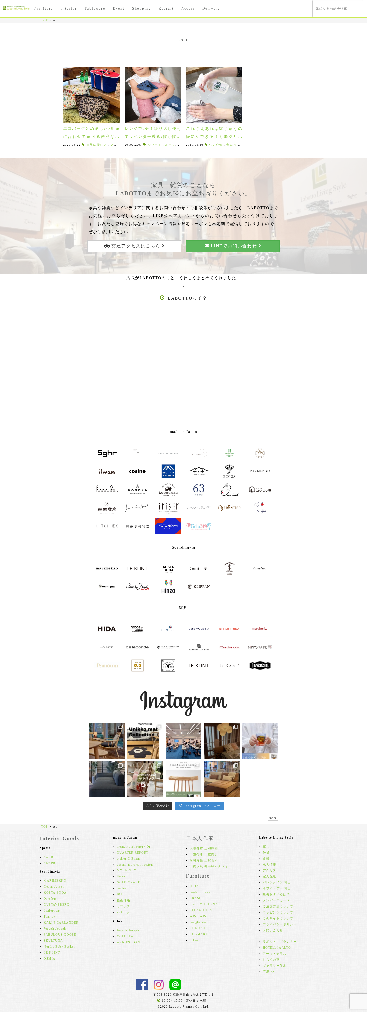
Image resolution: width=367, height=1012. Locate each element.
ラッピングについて (278, 912)
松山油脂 (123, 900)
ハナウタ (123, 912)
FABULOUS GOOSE (60, 934)
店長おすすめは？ (276, 894)
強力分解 (216, 144)
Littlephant (52, 910)
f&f (119, 894)
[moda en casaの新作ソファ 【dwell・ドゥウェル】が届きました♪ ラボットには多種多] (222, 779)
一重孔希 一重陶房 (204, 854)
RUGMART (198, 934)
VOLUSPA (125, 936)
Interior (69, 8)
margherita (198, 922)
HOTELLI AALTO (277, 947)
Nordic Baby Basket (59, 946)
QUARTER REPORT (132, 852)
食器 (266, 858)
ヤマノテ (123, 906)
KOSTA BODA (55, 892)
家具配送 (269, 876)
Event (119, 8)
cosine (122, 888)
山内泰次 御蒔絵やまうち (209, 866)
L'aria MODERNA (204, 904)
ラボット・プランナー (280, 941)
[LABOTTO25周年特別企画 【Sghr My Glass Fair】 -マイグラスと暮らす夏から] (260, 741)
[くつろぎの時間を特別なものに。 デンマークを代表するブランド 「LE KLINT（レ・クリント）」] (222, 741)
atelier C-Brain (128, 858)
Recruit (166, 8)
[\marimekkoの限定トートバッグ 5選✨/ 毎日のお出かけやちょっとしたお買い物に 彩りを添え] (145, 779)
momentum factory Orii (135, 846)
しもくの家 (271, 959)
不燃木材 (269, 971)
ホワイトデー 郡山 (277, 888)
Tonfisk (49, 916)
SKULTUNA (53, 940)
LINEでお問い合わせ (234, 245)
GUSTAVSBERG (57, 904)
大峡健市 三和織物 (204, 848)
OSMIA (50, 958)
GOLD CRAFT (128, 882)
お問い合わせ (273, 930)
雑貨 (266, 852)
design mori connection (135, 864)
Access (188, 8)
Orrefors (50, 898)
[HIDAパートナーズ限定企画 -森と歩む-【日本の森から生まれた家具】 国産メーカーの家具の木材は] (183, 779)
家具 (266, 846)
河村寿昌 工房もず (204, 860)
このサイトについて (278, 918)
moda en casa (200, 892)
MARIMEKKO (55, 880)
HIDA (194, 886)
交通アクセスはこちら (136, 245)
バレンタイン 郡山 (277, 882)
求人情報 (269, 864)
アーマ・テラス (275, 953)
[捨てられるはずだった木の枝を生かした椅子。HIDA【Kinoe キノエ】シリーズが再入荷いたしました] (107, 741)
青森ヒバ (233, 144)
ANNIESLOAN (129, 942)
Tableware (95, 8)
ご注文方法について (278, 906)
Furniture (43, 8)
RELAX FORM (201, 910)
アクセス (269, 870)
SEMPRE (51, 863)
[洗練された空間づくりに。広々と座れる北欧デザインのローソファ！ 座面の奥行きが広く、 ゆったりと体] (107, 779)
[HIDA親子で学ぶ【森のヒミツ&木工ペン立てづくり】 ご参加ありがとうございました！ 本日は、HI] (183, 741)
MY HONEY (127, 870)
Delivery (211, 8)
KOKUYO (198, 928)
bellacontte (198, 940)
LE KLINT (52, 952)
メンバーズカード (276, 900)
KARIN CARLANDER (61, 922)
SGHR (48, 857)
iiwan (121, 876)
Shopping (141, 8)
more (273, 818)
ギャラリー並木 (275, 965)
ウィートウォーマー (163, 144)
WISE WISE (199, 916)
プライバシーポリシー (280, 924)
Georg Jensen (54, 886)
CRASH (196, 898)
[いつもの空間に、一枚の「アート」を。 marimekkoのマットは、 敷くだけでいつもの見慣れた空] (145, 741)
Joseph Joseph (55, 928)
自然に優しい (96, 144)
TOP (44, 20)
